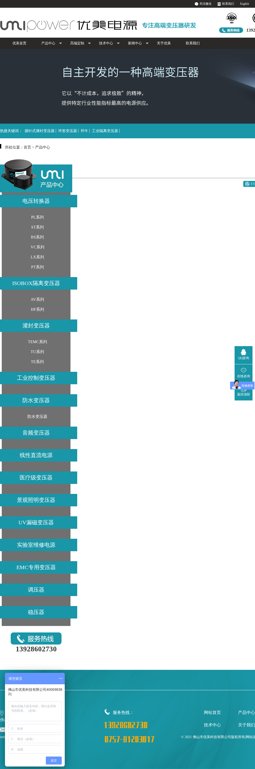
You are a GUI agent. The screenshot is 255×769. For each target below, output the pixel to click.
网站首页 (212, 712)
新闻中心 (135, 43)
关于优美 (164, 43)
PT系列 (37, 267)
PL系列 (37, 217)
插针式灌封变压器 (40, 131)
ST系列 (37, 227)
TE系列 (37, 362)
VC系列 (37, 247)
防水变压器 (37, 416)
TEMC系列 (37, 342)
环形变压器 (67, 131)
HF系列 (37, 309)
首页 (27, 147)
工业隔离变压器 (105, 131)
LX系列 (37, 257)
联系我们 (228, 3)
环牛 (84, 131)
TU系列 (37, 352)
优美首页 (19, 43)
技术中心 (106, 43)
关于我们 (246, 725)
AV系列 (37, 299)
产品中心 (48, 43)
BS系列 (37, 237)
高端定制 (77, 43)
